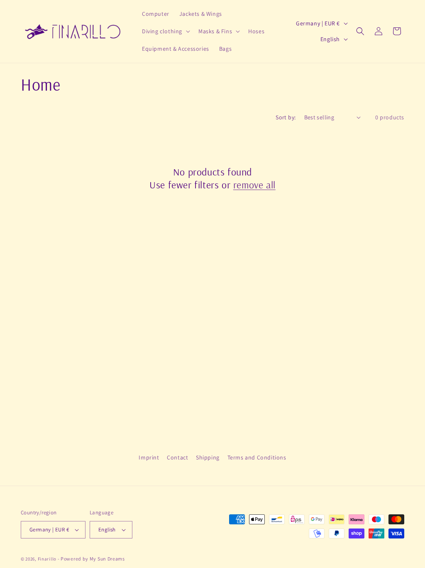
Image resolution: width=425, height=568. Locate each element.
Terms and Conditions (256, 457)
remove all (254, 184)
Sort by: (286, 117)
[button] (165, 31)
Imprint (149, 457)
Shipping (208, 457)
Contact (177, 457)
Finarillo (47, 559)
